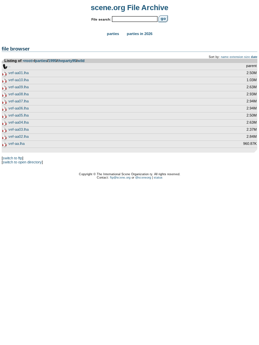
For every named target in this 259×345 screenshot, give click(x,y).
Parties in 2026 (139, 34)
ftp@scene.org (120, 177)
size (247, 57)
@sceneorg (143, 177)
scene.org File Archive (129, 7)
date (254, 57)
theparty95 (66, 61)
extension (236, 57)
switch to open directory (22, 162)
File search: (101, 19)
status (158, 177)
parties (41, 61)
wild (81, 61)
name (225, 57)
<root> (28, 61)
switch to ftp (12, 158)
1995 (52, 61)
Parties (113, 34)
